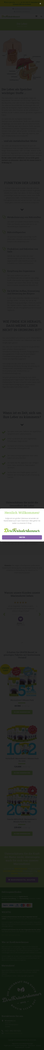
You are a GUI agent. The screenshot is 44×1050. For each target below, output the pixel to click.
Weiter (22, 537)
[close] (40, 3)
